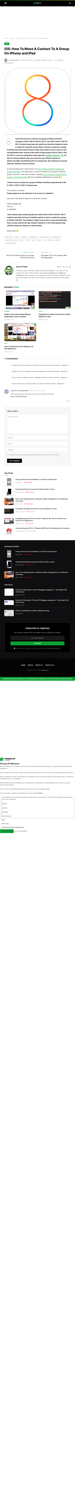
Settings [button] (39, 793)
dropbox (24, 237)
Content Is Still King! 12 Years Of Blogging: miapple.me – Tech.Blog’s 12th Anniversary (41, 591)
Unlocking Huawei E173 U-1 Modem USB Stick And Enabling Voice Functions (43, 528)
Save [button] (3, 820)
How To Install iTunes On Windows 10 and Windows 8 (18, 348)
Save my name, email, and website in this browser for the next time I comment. (34, 455)
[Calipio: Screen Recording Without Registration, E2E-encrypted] (20, 300)
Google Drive (56, 237)
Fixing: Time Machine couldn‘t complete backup (32, 611)
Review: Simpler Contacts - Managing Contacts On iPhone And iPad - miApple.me (43, 377)
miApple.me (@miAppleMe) (19, 390)
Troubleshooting (10, 243)
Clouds (17, 237)
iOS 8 (33, 240)
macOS (41, 311)
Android (7, 311)
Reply (68, 400)
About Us (39, 665)
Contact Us (49, 665)
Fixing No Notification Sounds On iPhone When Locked (35, 489)
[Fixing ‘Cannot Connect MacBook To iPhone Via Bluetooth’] (9, 482)
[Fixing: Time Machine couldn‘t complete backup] (9, 613)
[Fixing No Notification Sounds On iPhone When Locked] (9, 491)
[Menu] (5, 3)
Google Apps (33, 237)
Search (30, 665)
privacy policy (45, 789)
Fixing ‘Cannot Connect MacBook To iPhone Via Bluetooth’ (36, 479)
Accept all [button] (5, 824)
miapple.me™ (45, 670)
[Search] (70, 3)
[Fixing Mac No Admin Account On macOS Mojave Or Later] (55, 300)
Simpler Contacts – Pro (54, 155)
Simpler (57, 240)
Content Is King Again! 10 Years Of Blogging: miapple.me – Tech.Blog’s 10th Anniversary (42, 601)
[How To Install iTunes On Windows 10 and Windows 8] (20, 332)
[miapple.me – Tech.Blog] (37, 3)
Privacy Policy (50, 648)
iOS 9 (39, 240)
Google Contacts (44, 237)
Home (23, 665)
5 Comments (59, 60)
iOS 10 (21, 240)
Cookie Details (7, 831)
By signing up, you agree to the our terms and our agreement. (38, 648)
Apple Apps (8, 237)
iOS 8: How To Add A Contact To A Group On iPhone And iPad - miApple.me (41, 383)
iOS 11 (28, 240)
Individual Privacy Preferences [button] (13, 827)
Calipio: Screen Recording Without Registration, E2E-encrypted (17, 315)
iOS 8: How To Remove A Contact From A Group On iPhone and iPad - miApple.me (43, 365)
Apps (6, 43)
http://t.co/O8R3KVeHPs (19, 396)
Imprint (25, 831)
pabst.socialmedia (49, 273)
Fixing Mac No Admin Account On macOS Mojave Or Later (54, 315)
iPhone (50, 240)
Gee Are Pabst (14, 60)
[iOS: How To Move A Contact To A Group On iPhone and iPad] (37, 100)
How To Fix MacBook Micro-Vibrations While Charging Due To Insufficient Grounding (42, 500)
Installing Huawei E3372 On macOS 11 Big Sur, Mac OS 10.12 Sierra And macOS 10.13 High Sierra (41, 519)
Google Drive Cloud (11, 240)
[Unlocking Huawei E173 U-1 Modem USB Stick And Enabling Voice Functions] (9, 530)
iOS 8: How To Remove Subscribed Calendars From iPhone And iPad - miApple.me (43, 371)
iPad (44, 240)
